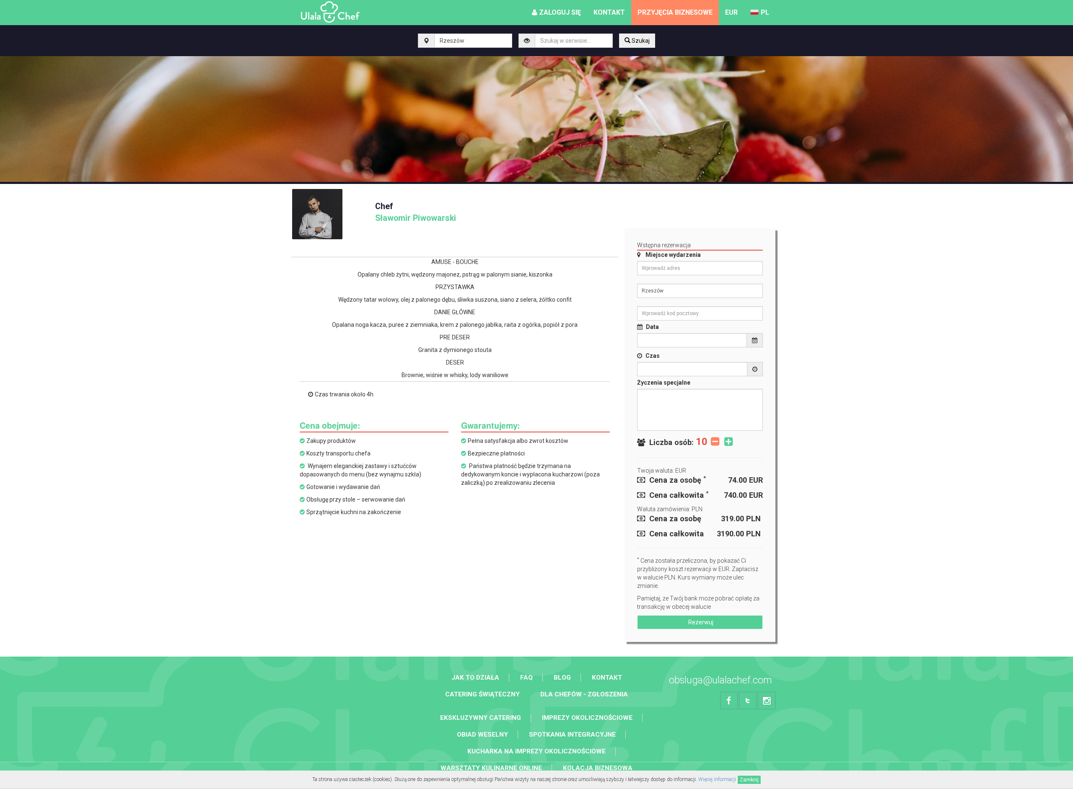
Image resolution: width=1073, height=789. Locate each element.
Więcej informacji (717, 779)
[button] (731, 12)
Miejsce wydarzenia (673, 254)
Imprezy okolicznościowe (587, 718)
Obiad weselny (482, 734)
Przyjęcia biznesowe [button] (675, 12)
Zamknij (749, 780)
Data (652, 326)
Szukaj (640, 40)
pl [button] (765, 12)
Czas (652, 355)
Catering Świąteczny (482, 694)
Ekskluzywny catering (480, 718)
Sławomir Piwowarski (415, 212)
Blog (562, 677)
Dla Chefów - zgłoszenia (584, 694)
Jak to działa (475, 677)
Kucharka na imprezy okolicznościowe (536, 751)
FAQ (526, 677)
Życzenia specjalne (663, 382)
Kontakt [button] (609, 12)
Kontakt (607, 677)
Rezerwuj (700, 622)
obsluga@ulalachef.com (720, 680)
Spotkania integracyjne (572, 734)
